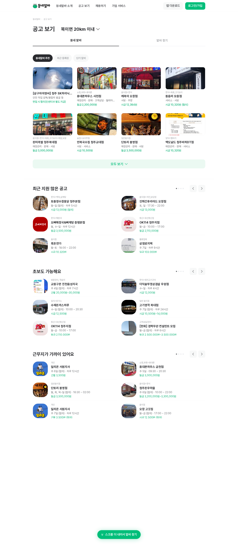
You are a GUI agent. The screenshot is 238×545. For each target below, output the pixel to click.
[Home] (41, 6)
